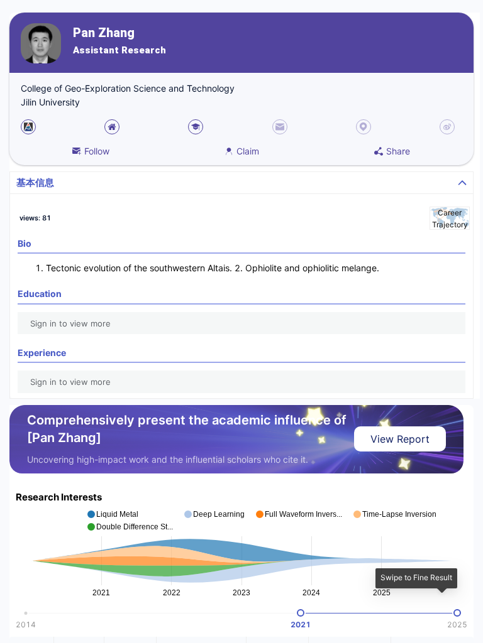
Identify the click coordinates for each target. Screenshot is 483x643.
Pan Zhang (104, 33)
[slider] (300, 612)
